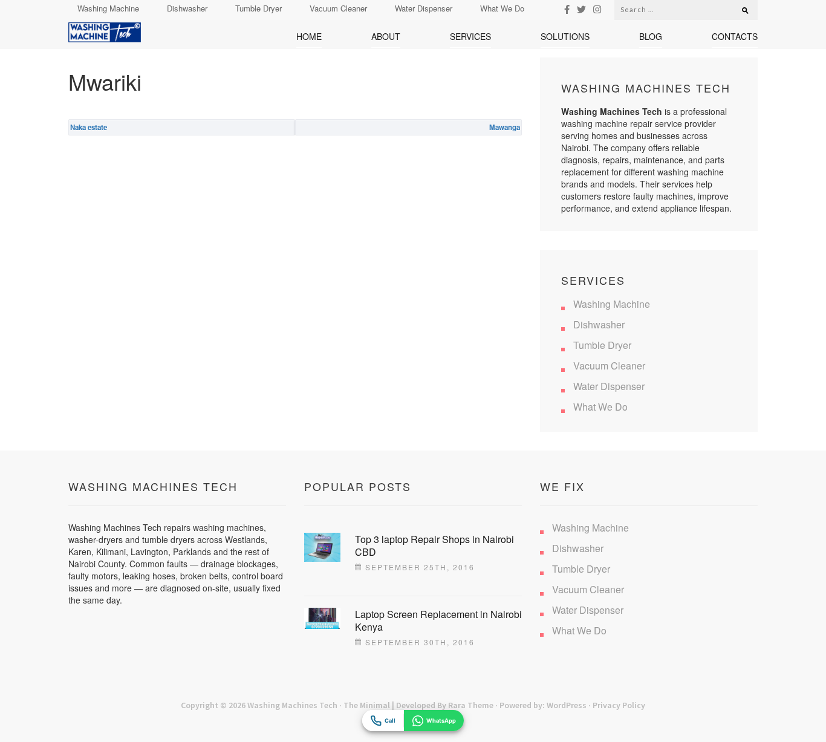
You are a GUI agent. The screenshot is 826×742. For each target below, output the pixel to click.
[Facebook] (567, 8)
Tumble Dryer (258, 8)
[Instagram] (597, 8)
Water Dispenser (423, 8)
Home (309, 36)
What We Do (502, 8)
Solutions (565, 36)
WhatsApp (441, 720)
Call (390, 720)
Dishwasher (187, 8)
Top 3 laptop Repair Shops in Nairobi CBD (434, 545)
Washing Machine (108, 8)
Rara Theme (470, 705)
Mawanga (504, 127)
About (385, 36)
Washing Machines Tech (292, 705)
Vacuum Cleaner (338, 8)
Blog (650, 36)
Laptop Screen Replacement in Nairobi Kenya (438, 620)
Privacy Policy (619, 705)
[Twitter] (581, 8)
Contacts (735, 36)
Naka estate (88, 127)
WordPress (567, 705)
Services (470, 36)
